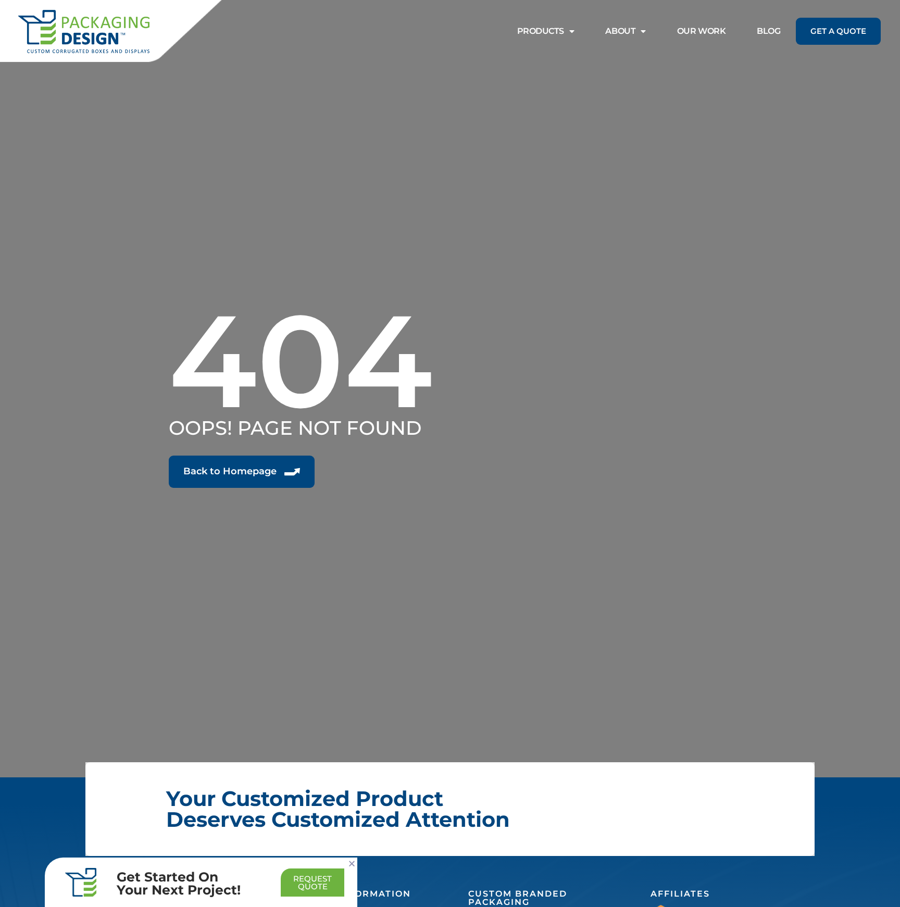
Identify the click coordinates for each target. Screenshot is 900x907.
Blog (768, 31)
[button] (352, 863)
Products (540, 31)
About (620, 31)
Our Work (701, 31)
